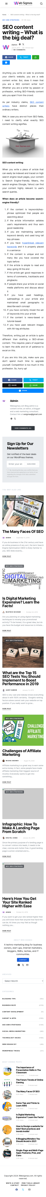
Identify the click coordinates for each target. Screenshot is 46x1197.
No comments (19, 50)
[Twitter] (23, 965)
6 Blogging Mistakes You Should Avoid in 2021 (28, 1140)
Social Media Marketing (13, 1031)
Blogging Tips (9, 999)
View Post (6, 556)
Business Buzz (9, 1005)
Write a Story (13, 1183)
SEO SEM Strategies (10, 20)
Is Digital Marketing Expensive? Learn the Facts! (20, 602)
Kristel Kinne (12, 838)
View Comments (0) (23, 428)
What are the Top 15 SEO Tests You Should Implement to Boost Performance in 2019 (21, 678)
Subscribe (31, 464)
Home (4, 14)
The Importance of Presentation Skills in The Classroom (28, 1070)
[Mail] (27, 965)
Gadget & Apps (9, 1018)
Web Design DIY (9, 1044)
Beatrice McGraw (13, 612)
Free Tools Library (31, 1183)
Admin (14, 45)
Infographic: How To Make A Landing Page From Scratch (21, 828)
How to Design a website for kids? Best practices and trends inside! (29, 1129)
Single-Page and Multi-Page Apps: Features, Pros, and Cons (29, 1153)
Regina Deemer (12, 760)
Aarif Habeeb (11, 690)
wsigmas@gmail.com (32, 414)
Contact (23, 960)
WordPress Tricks (11, 1051)
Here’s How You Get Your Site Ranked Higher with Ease (19, 902)
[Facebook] (19, 965)
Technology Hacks (11, 1038)
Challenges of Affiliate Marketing (21, 752)
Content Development (13, 1012)
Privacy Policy (28, 1185)
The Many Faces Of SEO (23, 531)
